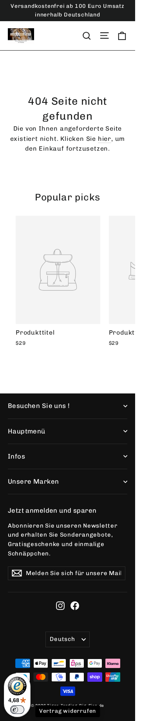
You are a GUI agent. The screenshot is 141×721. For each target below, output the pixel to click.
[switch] (17, 709)
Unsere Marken (33, 481)
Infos (16, 456)
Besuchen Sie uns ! (39, 406)
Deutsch (62, 639)
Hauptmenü (26, 431)
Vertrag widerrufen (67, 711)
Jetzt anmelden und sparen (52, 510)
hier (104, 138)
